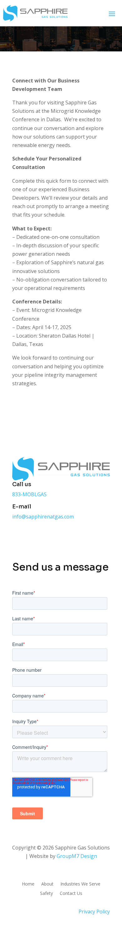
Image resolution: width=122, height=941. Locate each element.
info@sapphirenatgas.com (43, 516)
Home (28, 884)
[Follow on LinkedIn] (55, 536)
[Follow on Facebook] (17, 536)
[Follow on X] (30, 536)
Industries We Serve (80, 884)
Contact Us (71, 893)
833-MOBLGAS (29, 494)
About (47, 884)
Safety (46, 893)
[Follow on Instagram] (42, 536)
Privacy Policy (94, 911)
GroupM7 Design (77, 856)
